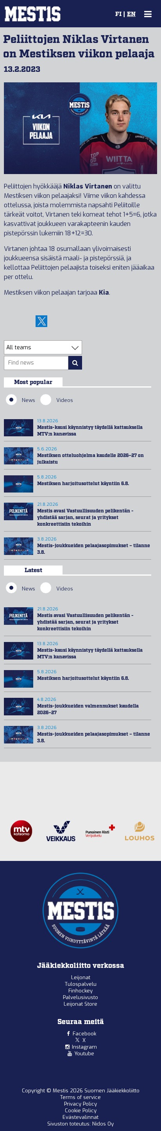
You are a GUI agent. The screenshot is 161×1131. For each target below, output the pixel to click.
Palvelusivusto (80, 997)
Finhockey (80, 990)
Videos (64, 400)
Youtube (84, 1053)
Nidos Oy (103, 1123)
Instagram (84, 1047)
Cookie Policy (81, 1110)
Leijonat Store (80, 1004)
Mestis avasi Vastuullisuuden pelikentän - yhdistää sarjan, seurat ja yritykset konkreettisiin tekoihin (85, 517)
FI (118, 14)
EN (131, 14)
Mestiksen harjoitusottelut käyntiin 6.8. (83, 484)
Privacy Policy (80, 1104)
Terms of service (80, 1097)
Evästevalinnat (80, 1117)
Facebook (84, 1033)
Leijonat (80, 977)
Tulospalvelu (81, 984)
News (28, 400)
